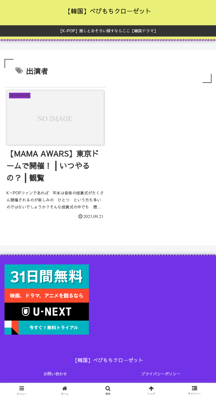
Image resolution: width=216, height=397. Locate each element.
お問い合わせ (55, 373)
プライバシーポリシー (161, 373)
